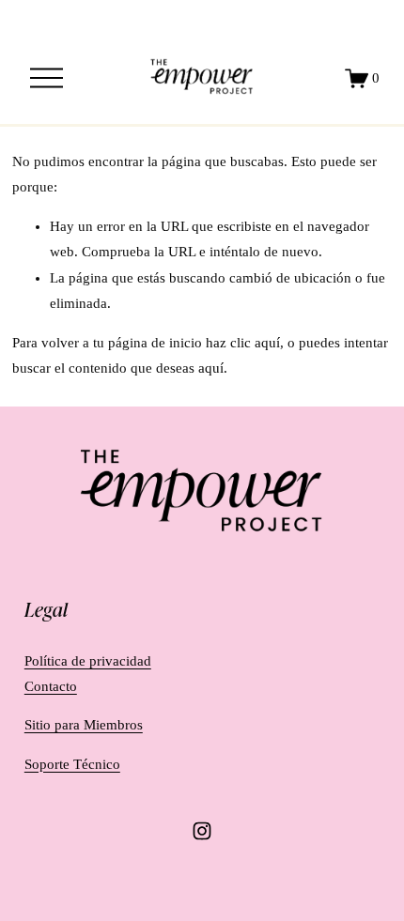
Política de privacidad (87, 660)
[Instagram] (202, 830)
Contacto (50, 686)
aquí (211, 368)
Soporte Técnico (72, 764)
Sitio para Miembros (83, 724)
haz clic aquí (243, 342)
